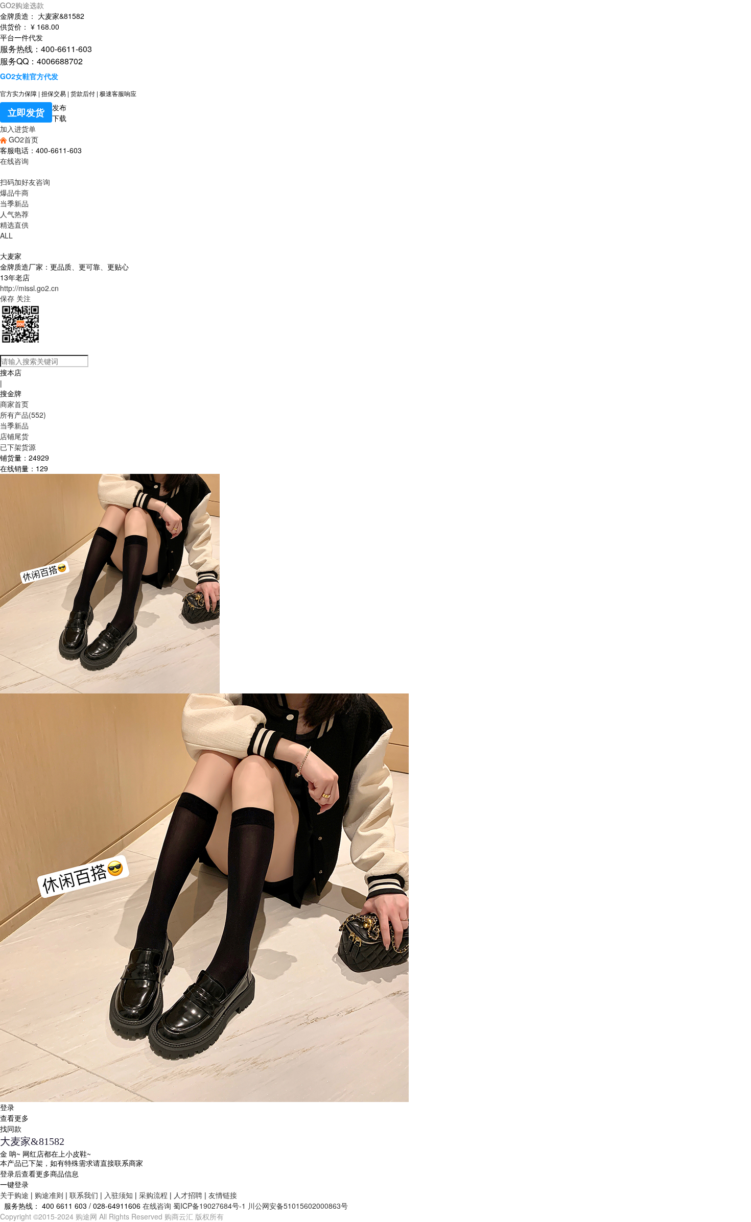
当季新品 (14, 203)
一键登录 (14, 1184)
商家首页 (14, 404)
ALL (6, 235)
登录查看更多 (14, 1112)
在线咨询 (14, 161)
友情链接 (222, 1195)
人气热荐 (14, 214)
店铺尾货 (14, 436)
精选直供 (14, 225)
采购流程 (153, 1195)
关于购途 (14, 1195)
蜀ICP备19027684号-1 (209, 1206)
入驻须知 (118, 1195)
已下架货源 (18, 447)
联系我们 (83, 1195)
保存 (7, 298)
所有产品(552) (23, 415)
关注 (23, 298)
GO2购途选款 (22, 5)
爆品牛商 (14, 192)
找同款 (10, 1128)
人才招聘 (188, 1195)
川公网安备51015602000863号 (298, 1206)
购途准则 (49, 1195)
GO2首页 (22, 139)
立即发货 (26, 112)
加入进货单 (18, 129)
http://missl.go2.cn (29, 288)
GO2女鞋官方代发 (29, 76)
